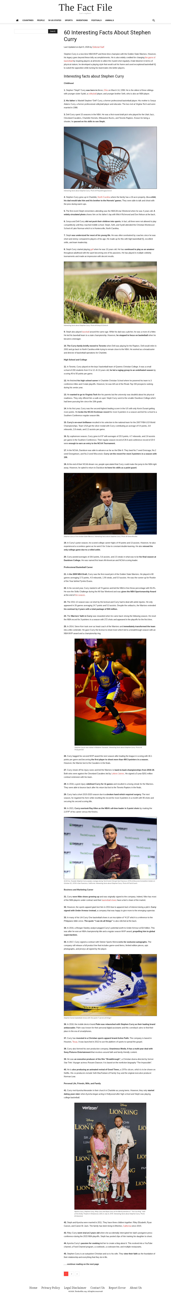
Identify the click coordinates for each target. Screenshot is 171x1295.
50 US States (54, 20)
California (127, 1226)
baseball (85, 332)
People (41, 20)
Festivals (96, 20)
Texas (74, 1042)
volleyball (92, 93)
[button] (153, 21)
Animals (109, 20)
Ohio (106, 90)
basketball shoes (109, 900)
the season (80, 595)
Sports (69, 20)
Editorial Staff (98, 47)
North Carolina (104, 197)
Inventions (82, 20)
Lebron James (118, 773)
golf (91, 249)
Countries (27, 20)
